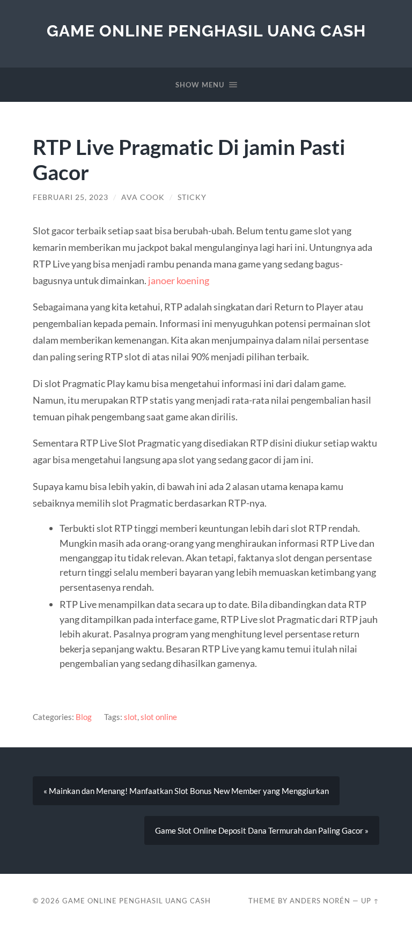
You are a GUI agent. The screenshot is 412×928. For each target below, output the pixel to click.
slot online (159, 717)
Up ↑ (370, 900)
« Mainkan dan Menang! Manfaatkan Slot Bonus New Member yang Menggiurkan (186, 791)
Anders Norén (320, 900)
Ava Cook (143, 197)
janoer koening (178, 280)
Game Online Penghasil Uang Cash (206, 30)
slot (130, 717)
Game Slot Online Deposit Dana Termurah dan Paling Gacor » (262, 830)
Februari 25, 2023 (70, 197)
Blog (84, 717)
